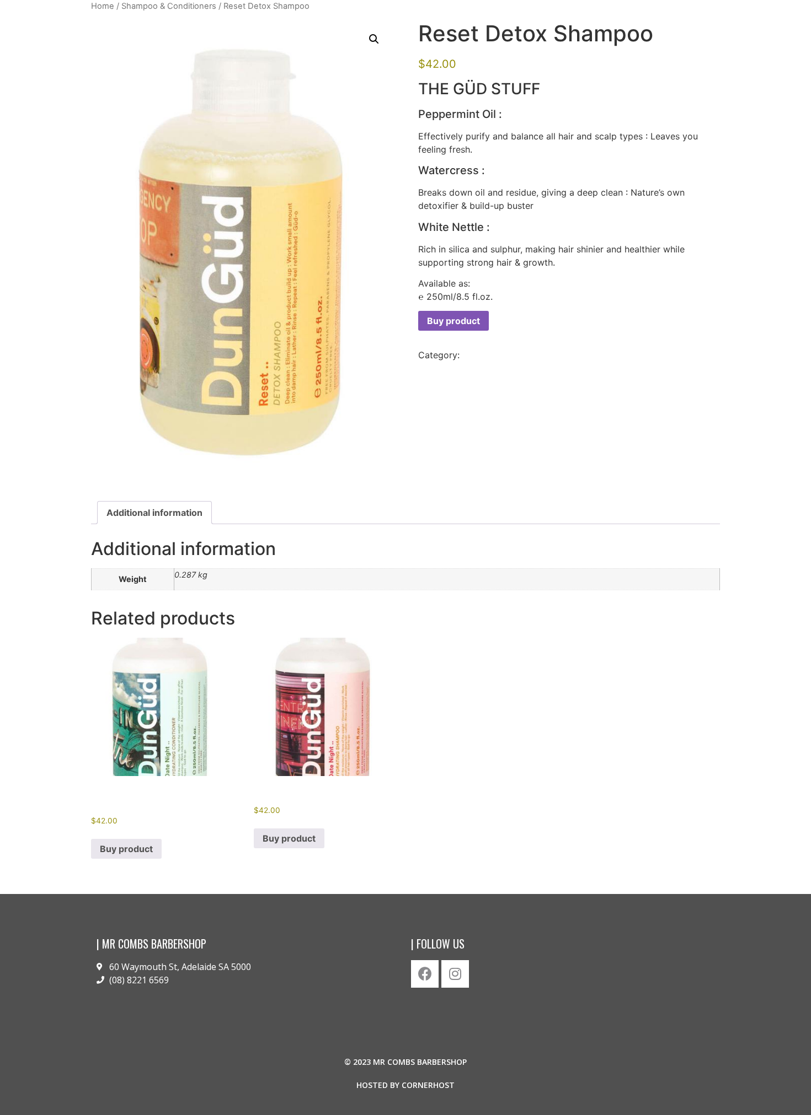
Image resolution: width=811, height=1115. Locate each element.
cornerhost (428, 1085)
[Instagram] (455, 974)
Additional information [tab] (154, 512)
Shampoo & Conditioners (168, 6)
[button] (374, 39)
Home (102, 6)
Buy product (453, 320)
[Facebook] (425, 974)
